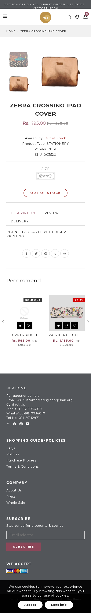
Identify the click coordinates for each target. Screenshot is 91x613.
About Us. (14, 490)
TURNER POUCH (24, 335)
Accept (30, 605)
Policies (12, 454)
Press (11, 496)
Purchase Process (21, 460)
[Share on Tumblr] (55, 253)
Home (10, 31)
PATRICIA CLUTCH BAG (68, 335)
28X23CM (45, 176)
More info (59, 605)
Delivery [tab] (20, 221)
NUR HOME (16, 388)
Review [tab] (51, 213)
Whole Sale (15, 503)
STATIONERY (58, 144)
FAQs (10, 448)
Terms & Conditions (22, 466)
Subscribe (23, 546)
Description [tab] (23, 213)
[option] (60, 70)
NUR (52, 149)
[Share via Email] (64, 253)
